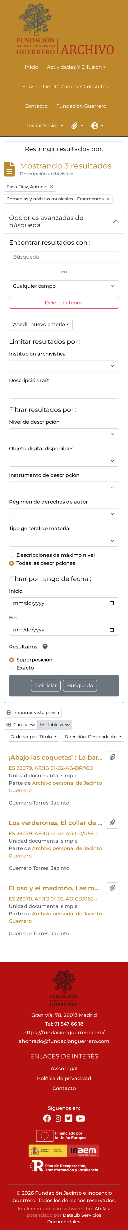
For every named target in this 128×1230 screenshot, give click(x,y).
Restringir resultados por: (64, 149)
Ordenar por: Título (32, 736)
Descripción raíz (29, 380)
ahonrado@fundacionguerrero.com (64, 1041)
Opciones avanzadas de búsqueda (46, 221)
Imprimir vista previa (35, 712)
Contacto (36, 106)
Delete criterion (64, 303)
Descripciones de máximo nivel (55, 555)
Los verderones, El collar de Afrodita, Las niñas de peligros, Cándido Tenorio (56, 823)
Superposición (34, 660)
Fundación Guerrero (81, 106)
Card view (23, 724)
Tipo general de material (40, 528)
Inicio (31, 67)
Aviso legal (64, 1068)
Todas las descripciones (45, 563)
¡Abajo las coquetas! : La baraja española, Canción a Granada (56, 757)
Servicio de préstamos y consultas (65, 86)
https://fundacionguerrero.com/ (64, 1033)
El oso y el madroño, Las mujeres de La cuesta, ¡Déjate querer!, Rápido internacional (56, 888)
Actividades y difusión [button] (74, 67)
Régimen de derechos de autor (48, 502)
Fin (13, 618)
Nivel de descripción (34, 422)
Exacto (25, 668)
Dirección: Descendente (91, 736)
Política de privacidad (64, 1078)
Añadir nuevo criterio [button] (39, 324)
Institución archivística (37, 354)
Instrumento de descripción (44, 475)
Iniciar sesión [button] (43, 126)
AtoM (101, 1208)
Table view (58, 724)
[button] (76, 126)
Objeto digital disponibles (41, 448)
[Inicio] (61, 29)
